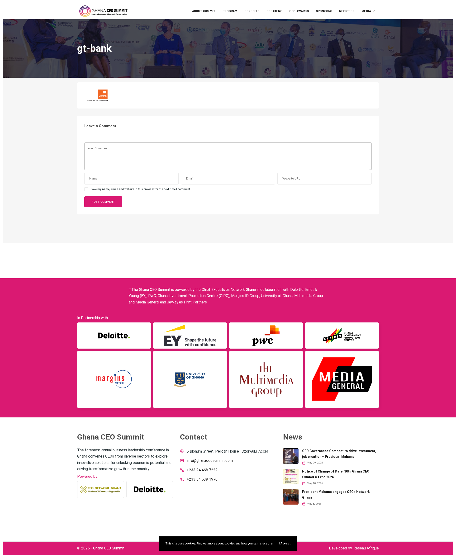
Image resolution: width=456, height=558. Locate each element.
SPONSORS (324, 11)
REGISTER (346, 11)
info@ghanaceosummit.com (210, 461)
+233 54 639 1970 (202, 479)
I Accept (285, 543)
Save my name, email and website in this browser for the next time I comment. (140, 189)
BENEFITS (252, 11)
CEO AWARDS (299, 11)
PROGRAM (230, 11)
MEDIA (366, 11)
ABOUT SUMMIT (203, 11)
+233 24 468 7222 (202, 470)
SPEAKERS (274, 11)
